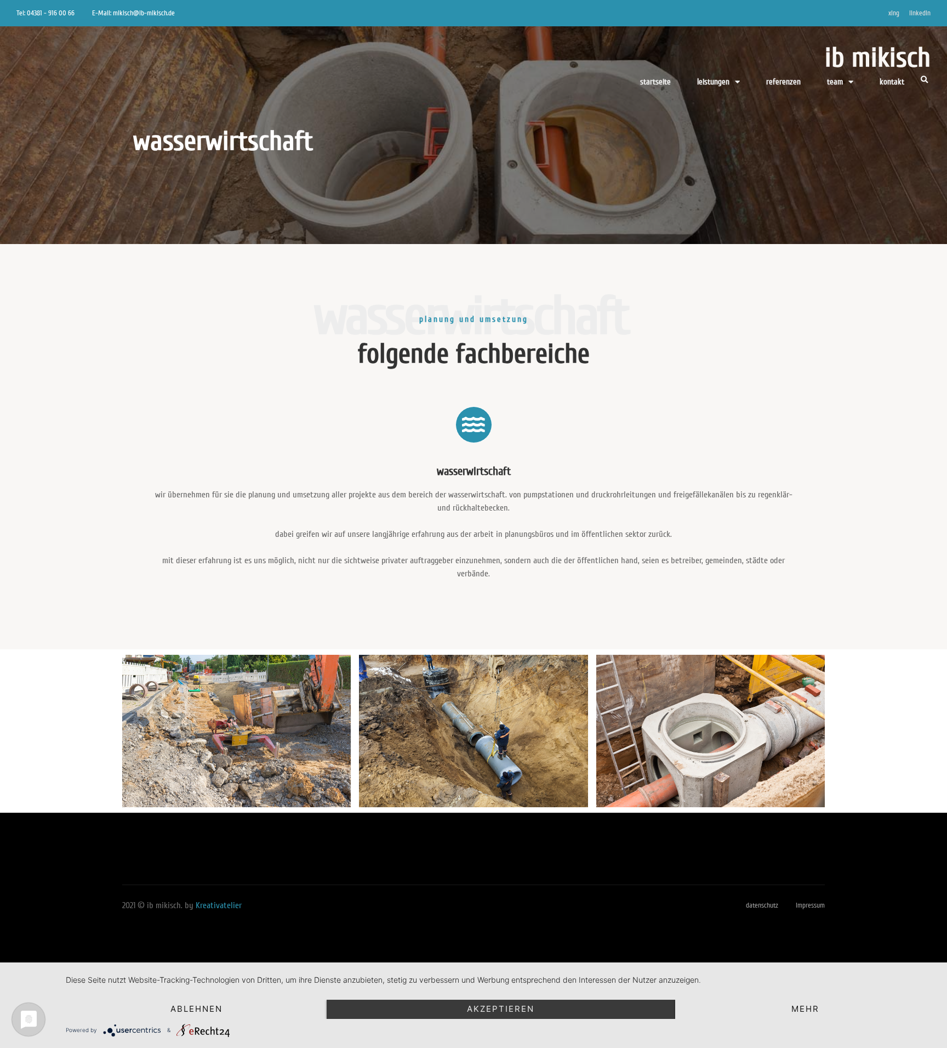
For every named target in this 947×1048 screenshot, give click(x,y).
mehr (805, 1009)
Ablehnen (196, 1009)
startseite (655, 82)
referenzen (783, 82)
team (835, 82)
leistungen (713, 82)
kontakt (892, 82)
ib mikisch (878, 57)
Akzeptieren (500, 1009)
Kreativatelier (219, 905)
